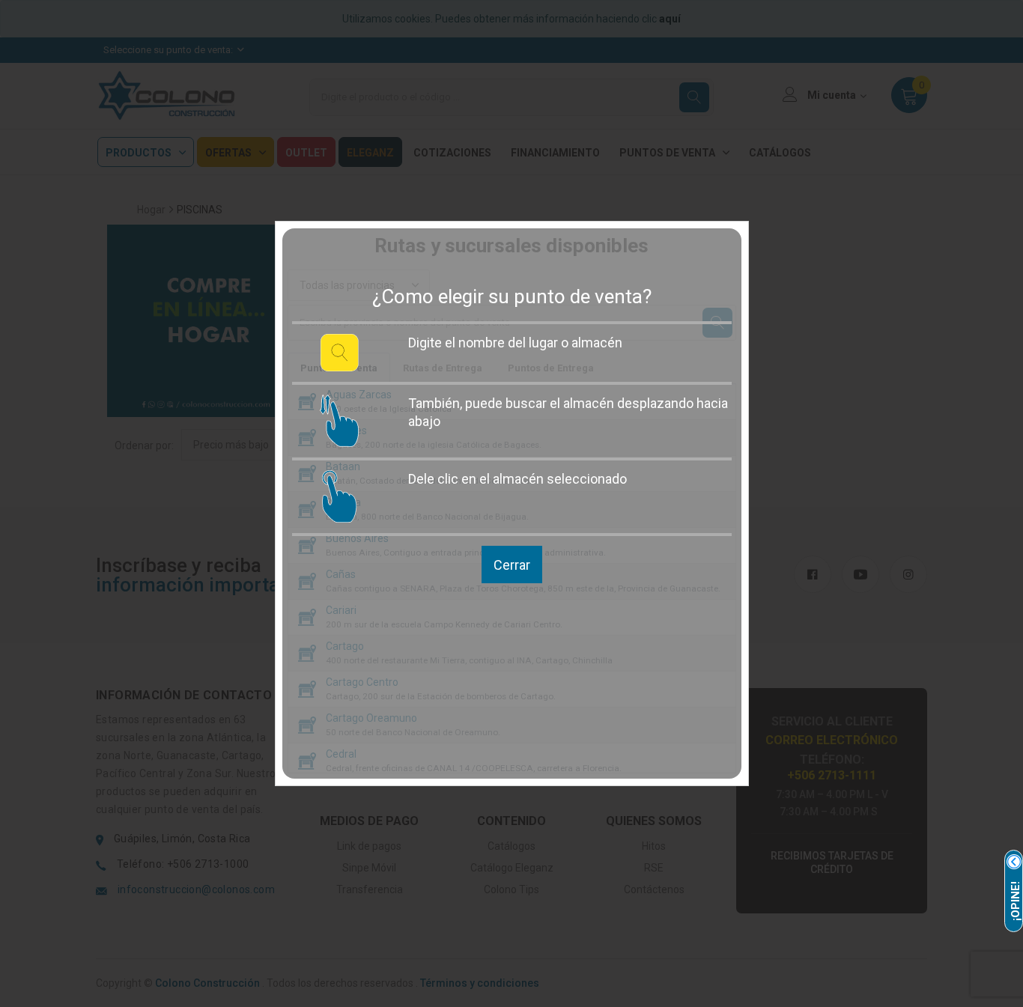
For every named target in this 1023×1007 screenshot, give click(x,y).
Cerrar (512, 565)
